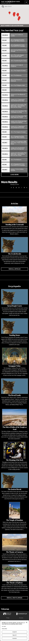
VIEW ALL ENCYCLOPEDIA (14, 597)
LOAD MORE (14, 174)
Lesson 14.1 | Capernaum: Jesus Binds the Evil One (18, 100)
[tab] (14, 35)
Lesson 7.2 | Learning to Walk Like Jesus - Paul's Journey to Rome (18, 143)
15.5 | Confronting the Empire (18, 90)
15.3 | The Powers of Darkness (16, 80)
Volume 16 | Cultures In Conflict (17, 35)
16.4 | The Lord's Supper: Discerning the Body (17, 55)
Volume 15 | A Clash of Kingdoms (17, 65)
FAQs (7, 618)
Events (21, 618)
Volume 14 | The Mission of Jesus (18, 95)
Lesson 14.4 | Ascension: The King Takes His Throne (18, 117)
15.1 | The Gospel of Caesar (18, 70)
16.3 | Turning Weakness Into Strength (18, 50)
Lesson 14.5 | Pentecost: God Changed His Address (18, 122)
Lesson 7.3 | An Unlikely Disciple (17, 170)
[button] (13, 15)
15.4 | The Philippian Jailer (18, 85)
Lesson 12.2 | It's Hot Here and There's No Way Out (18, 148)
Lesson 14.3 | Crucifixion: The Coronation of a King (18, 111)
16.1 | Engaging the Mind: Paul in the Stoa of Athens (17, 40)
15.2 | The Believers (16, 75)
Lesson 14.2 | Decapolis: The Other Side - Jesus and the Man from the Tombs (18, 106)
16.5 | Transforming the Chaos (19, 60)
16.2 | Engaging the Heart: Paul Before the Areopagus (18, 45)
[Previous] (11, 187)
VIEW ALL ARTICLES (15, 269)
